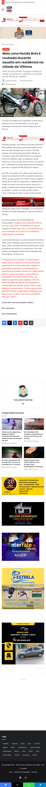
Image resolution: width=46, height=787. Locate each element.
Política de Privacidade (22, 772)
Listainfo (24, 768)
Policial (11, 44)
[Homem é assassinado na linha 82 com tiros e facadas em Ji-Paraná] (12, 452)
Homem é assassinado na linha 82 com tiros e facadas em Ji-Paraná (11, 462)
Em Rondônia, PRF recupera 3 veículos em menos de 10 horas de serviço (33, 435)
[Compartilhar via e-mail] (25, 323)
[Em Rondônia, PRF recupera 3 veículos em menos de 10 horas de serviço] (34, 424)
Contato (34, 772)
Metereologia (7, 751)
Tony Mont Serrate (11, 81)
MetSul (16, 751)
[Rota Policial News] (9, 9)
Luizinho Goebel (35, 747)
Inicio (6, 44)
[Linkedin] (15, 323)
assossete (15, 743)
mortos (31, 751)
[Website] (23, 403)
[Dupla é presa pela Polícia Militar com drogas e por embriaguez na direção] (34, 452)
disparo (5, 747)
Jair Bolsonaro (22, 747)
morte (23, 751)
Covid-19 (37, 743)
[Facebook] (4, 323)
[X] (9, 323)
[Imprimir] (31, 323)
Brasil (22, 743)
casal (29, 743)
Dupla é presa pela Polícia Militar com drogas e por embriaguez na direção (33, 463)
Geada (13, 747)
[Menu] (3, 10)
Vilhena (34, 755)
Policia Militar (7, 755)
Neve (37, 751)
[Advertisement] (23, 356)
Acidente (5, 743)
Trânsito (17, 755)
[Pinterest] (20, 323)
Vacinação (26, 755)
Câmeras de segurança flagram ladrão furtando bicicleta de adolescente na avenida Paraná (12, 436)
